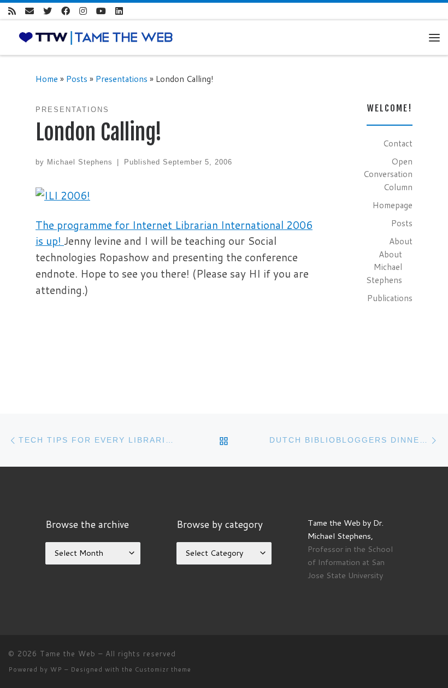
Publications (389, 298)
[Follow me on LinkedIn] (119, 11)
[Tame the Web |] (96, 36)
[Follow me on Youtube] (101, 11)
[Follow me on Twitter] (47, 11)
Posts (76, 79)
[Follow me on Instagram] (83, 11)
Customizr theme (163, 669)
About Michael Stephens (384, 267)
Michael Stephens (80, 162)
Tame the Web (68, 653)
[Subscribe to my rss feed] (12, 11)
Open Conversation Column (387, 174)
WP (56, 669)
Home (47, 79)
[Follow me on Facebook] (65, 11)
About (400, 241)
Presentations (122, 79)
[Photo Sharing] (63, 194)
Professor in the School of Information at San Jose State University (350, 562)
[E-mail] (29, 11)
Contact (397, 143)
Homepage (392, 205)
